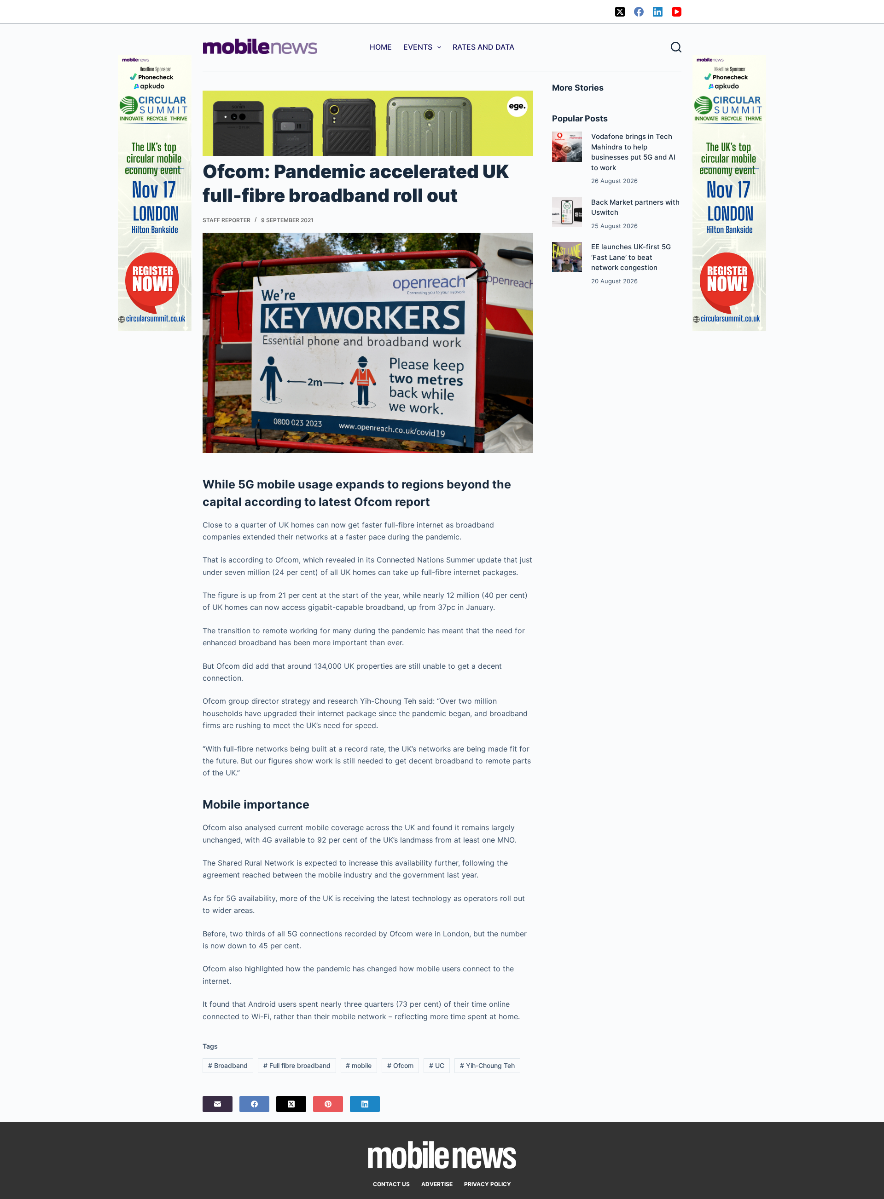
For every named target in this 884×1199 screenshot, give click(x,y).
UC (436, 1065)
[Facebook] (639, 12)
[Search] (676, 47)
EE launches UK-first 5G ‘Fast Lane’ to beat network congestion (631, 257)
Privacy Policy (487, 1184)
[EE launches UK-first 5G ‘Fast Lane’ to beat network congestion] (567, 257)
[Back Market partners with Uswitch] (567, 212)
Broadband (228, 1065)
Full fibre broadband (297, 1065)
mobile (359, 1065)
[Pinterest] (328, 1104)
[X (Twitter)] (620, 12)
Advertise (437, 1184)
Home (381, 47)
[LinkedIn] (658, 12)
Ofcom (400, 1065)
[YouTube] (676, 12)
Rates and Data (483, 47)
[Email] (218, 1104)
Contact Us (391, 1184)
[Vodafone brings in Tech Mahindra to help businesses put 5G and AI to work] (567, 146)
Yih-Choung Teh (487, 1065)
